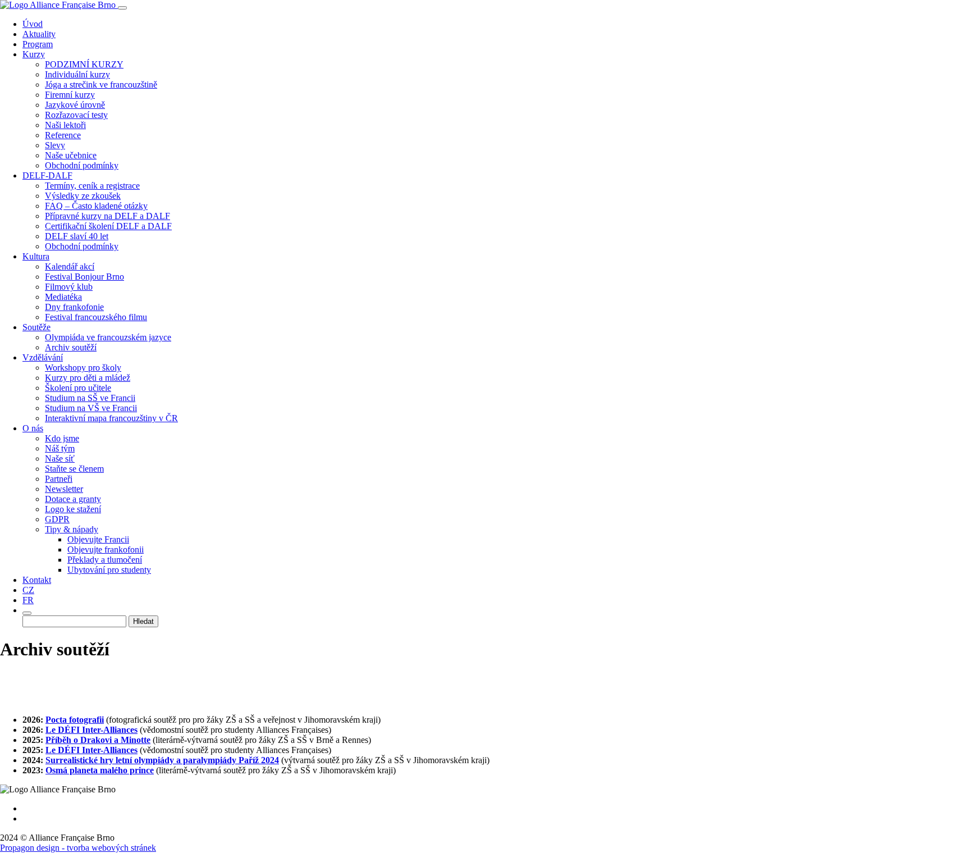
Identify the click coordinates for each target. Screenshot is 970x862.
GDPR (57, 519)
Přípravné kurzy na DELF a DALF (107, 216)
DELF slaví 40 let (76, 236)
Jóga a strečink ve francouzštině (101, 84)
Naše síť (60, 458)
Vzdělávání (42, 357)
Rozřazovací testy (76, 115)
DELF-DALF (47, 175)
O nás (32, 428)
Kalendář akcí (69, 266)
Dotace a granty (73, 499)
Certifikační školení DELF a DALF (108, 226)
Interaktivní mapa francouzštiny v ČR (111, 418)
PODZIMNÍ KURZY (84, 64)
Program (37, 44)
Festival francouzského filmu (96, 317)
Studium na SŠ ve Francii (90, 398)
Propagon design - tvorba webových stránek (78, 847)
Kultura (35, 256)
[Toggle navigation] (122, 8)
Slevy (55, 145)
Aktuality (39, 34)
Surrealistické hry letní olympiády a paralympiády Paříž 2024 (162, 760)
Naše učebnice (71, 155)
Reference (63, 135)
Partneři (58, 479)
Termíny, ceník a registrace (92, 185)
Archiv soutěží (71, 347)
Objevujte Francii (98, 539)
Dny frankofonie (74, 307)
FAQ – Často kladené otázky (96, 206)
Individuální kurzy (77, 74)
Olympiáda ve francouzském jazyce (108, 337)
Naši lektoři (65, 125)
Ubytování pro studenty (109, 569)
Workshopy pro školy (83, 367)
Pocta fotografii (74, 719)
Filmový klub (69, 286)
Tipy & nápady (71, 529)
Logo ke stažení (73, 509)
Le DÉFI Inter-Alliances (91, 730)
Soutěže (36, 327)
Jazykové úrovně (75, 105)
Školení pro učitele (78, 388)
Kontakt (36, 580)
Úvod (32, 24)
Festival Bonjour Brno (84, 276)
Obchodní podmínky (81, 165)
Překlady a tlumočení (104, 559)
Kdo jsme (62, 438)
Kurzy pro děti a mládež (87, 377)
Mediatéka (63, 297)
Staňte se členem (74, 468)
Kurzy (33, 54)
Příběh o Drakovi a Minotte (97, 740)
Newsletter (64, 489)
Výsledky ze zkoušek (83, 195)
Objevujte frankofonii (105, 549)
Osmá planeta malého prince (99, 770)
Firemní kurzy (70, 94)
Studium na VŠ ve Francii (91, 408)
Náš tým (60, 448)
